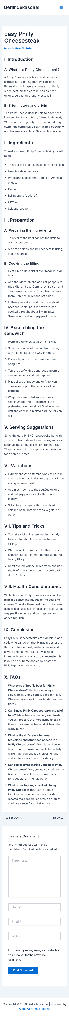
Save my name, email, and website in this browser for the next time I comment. (34, 955)
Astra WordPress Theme (34, 1009)
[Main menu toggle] (61, 8)
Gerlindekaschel (21, 7)
